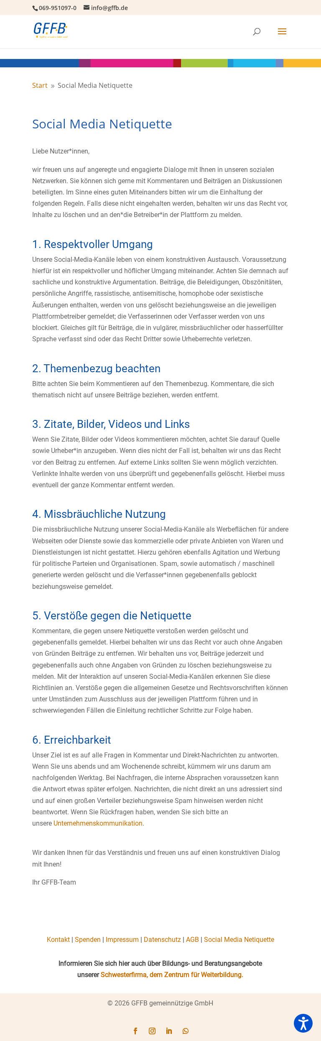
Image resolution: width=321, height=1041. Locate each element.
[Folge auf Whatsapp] (185, 1031)
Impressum (122, 940)
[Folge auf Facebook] (135, 1031)
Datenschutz (162, 940)
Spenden (88, 940)
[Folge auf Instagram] (152, 1031)
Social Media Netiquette (239, 940)
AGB (192, 940)
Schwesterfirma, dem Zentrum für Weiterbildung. (172, 975)
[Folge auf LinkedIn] (169, 1031)
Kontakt (58, 940)
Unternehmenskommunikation (98, 823)
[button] (303, 1023)
